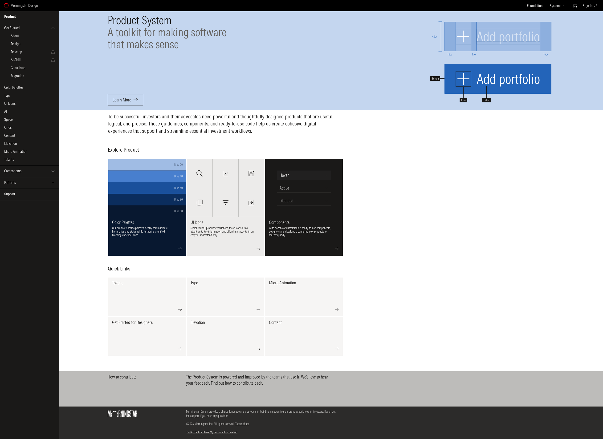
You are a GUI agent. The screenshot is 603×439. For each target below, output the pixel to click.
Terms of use (242, 424)
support (194, 416)
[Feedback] (575, 6)
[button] (29, 28)
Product (10, 17)
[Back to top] (594, 427)
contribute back (249, 383)
